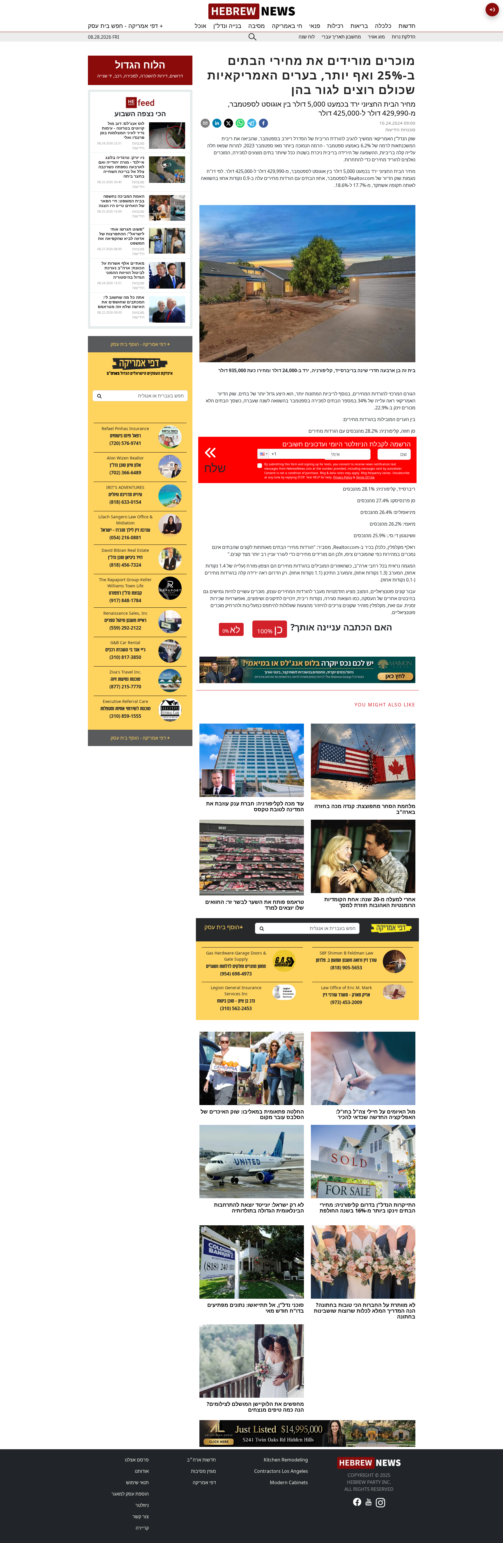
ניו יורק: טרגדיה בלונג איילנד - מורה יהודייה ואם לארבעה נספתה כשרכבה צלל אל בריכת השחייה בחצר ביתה (121, 167)
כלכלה (383, 26)
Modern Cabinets (289, 1482)
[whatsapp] (240, 123)
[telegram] (251, 123)
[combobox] (140, 395)
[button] (263, 454)
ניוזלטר (142, 1505)
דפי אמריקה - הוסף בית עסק (140, 344)
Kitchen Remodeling (286, 1460)
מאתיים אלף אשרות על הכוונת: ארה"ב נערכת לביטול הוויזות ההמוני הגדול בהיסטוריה (123, 270)
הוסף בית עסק (223, 927)
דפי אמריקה (204, 1482)
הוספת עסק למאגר (130, 1494)
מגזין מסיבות (203, 1471)
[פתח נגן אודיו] (492, 9)
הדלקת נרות (403, 36)
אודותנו (142, 1471)
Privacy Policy (342, 477)
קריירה (142, 1528)
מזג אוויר (376, 36)
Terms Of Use (365, 477)
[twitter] (228, 123)
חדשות (406, 26)
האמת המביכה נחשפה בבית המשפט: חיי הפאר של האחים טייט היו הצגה (121, 200)
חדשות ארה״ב (201, 1460)
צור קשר (140, 1516)
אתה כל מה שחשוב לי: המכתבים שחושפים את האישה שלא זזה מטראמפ (121, 301)
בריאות (359, 26)
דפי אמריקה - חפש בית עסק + (125, 26)
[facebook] (263, 123)
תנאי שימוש (137, 1482)
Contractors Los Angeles (281, 1471)
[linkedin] (217, 123)
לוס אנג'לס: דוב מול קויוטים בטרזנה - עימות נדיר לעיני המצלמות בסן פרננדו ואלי (122, 130)
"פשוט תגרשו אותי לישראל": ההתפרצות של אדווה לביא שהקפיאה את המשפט (121, 236)
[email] (205, 123)
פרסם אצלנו (137, 1460)
